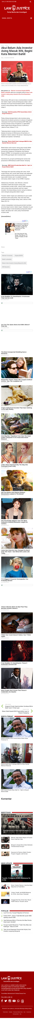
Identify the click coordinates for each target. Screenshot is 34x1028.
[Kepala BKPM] (19, 255)
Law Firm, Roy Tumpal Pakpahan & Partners (16, 913)
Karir (25, 1012)
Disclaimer (28, 1012)
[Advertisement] (17, 31)
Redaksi (10, 1012)
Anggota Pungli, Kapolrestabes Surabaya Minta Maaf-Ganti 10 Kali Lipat (19, 707)
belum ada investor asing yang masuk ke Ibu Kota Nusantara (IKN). (16, 94)
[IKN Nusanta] (6, 267)
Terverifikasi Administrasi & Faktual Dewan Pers (13, 993)
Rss (20, 1014)
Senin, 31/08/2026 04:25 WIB (9, 1)
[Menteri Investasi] (7, 255)
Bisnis (6, 45)
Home (2, 45)
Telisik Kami (5, 1012)
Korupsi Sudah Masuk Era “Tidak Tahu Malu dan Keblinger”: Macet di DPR (17, 925)
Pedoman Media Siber (18, 1012)
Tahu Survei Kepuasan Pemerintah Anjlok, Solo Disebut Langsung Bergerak (17, 930)
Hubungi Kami (16, 1014)
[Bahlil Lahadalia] (6, 259)
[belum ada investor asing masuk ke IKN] (14, 263)
